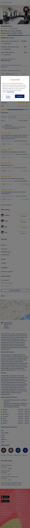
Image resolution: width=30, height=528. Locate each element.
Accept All (20, 96)
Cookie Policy (10, 92)
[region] (15, 88)
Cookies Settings (8, 97)
